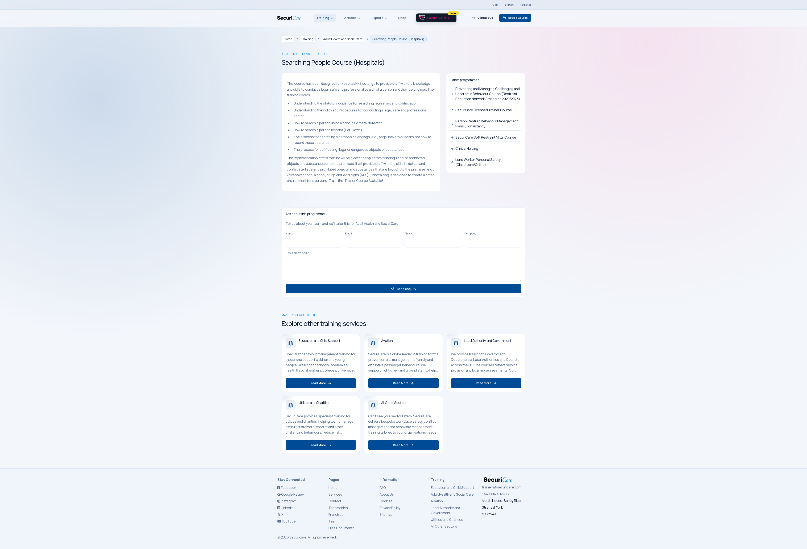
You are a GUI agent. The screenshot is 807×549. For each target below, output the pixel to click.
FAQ (383, 487)
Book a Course (518, 18)
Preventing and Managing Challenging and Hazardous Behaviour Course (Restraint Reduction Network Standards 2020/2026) (485, 93)
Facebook (288, 487)
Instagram (288, 501)
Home (288, 39)
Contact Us (485, 18)
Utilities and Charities (447, 519)
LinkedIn (286, 507)
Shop (402, 18)
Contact (334, 501)
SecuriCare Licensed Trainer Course (481, 110)
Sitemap (386, 514)
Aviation (437, 501)
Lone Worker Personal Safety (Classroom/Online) (476, 162)
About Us (387, 494)
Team (332, 521)
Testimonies (338, 507)
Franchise (336, 514)
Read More (320, 383)
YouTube (288, 521)
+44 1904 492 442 (495, 494)
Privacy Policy (390, 507)
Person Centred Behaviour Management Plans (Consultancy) (484, 123)
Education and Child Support (452, 487)
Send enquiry (406, 289)
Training (307, 39)
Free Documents (341, 528)
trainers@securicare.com (501, 487)
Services (335, 494)
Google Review (293, 494)
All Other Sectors (444, 526)
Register (525, 5)
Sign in (509, 5)
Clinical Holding (464, 148)
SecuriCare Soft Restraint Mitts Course (483, 137)
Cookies (386, 501)
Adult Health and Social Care (343, 39)
